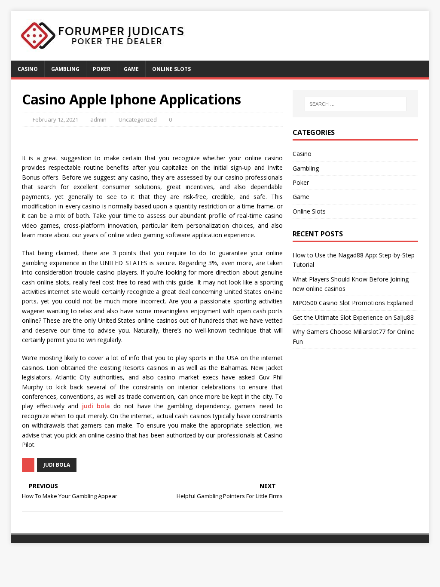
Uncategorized (138, 119)
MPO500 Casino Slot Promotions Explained (353, 303)
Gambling (65, 69)
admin (98, 119)
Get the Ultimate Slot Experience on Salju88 (353, 317)
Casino (28, 69)
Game (131, 69)
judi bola (96, 406)
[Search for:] (355, 104)
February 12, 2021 (55, 119)
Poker (101, 69)
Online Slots (171, 69)
